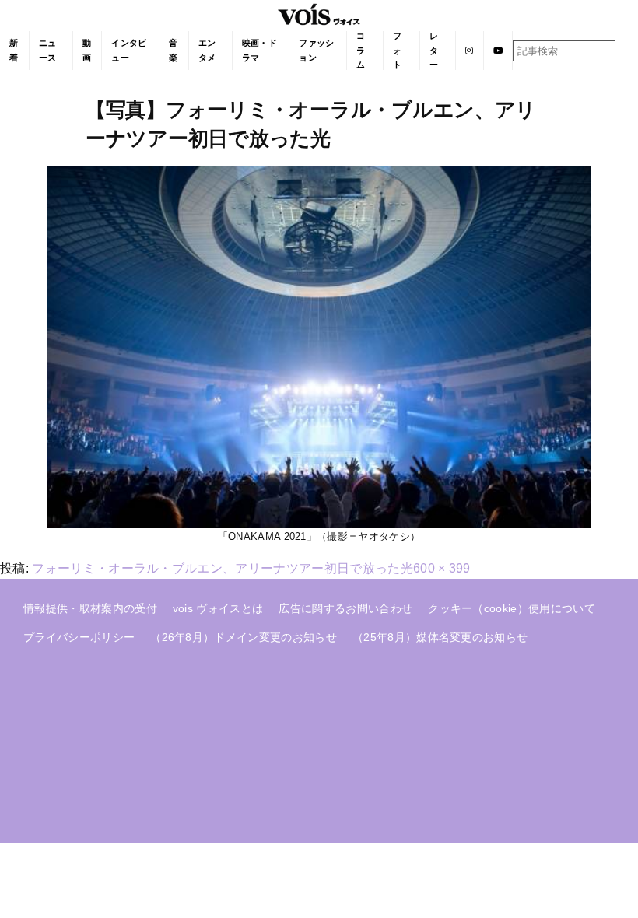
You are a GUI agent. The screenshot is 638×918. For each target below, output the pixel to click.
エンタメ (207, 50)
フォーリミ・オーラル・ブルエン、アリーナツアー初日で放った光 (222, 568)
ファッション (316, 50)
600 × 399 (442, 568)
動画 (86, 50)
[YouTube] (498, 50)
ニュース (48, 50)
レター (433, 50)
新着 (13, 50)
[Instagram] (469, 50)
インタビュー (128, 50)
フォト (397, 50)
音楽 (173, 50)
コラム (360, 50)
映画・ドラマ (259, 50)
